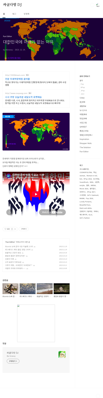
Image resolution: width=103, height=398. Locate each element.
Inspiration (84, 139)
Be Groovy (11, 356)
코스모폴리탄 (84, 169)
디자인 (82, 98)
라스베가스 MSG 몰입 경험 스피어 (17, 249)
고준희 (97, 182)
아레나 (96, 211)
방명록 (26, 13)
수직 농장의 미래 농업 (13, 262)
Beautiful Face (85, 205)
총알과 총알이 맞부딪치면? (15, 256)
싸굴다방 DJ (12, 5)
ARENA (93, 185)
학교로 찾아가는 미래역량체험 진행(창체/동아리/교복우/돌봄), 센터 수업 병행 (35, 83)
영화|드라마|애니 (86, 135)
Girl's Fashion (85, 218)
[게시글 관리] (15, 229)
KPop (83, 87)
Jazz (82, 94)
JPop (83, 90)
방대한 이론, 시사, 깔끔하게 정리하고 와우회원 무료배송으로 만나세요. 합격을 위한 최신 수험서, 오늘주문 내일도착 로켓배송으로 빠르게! (35, 101)
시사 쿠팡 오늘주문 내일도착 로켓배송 (23, 96)
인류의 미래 (9, 259)
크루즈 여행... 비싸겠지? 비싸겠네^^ (18, 265)
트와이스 (83, 192)
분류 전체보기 (85, 76)
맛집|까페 (83, 118)
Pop (82, 84)
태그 (14, 13)
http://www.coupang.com (16, 93)
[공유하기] (12, 229)
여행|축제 (83, 114)
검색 (92, 5)
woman (82, 175)
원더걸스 (93, 188)
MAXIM (82, 198)
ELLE (90, 214)
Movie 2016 (84, 188)
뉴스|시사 (83, 110)
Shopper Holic (86, 143)
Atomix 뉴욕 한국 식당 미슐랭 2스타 (19, 246)
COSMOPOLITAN (86, 172)
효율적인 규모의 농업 (13, 252)
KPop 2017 (91, 192)
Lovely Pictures (85, 201)
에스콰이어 (83, 214)
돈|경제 (82, 102)
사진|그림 (83, 122)
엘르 (87, 185)
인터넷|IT (83, 126)
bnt (81, 179)
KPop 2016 (88, 179)
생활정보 (83, 106)
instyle (82, 185)
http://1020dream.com (15, 75)
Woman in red (92, 175)
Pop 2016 (89, 198)
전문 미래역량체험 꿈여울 (17, 78)
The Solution (85, 147)
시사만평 (83, 195)
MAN (91, 182)
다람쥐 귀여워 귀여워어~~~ (15, 268)
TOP (98, 396)
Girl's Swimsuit (92, 195)
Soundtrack (84, 182)
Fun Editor (10, 242)
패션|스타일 (84, 131)
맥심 (94, 172)
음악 (81, 80)
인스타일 (96, 179)
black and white (86, 208)
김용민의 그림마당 (86, 211)
